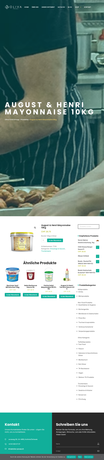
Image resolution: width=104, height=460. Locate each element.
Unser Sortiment (48, 7)
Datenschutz (88, 457)
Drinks (80, 292)
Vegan (80, 373)
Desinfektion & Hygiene (87, 305)
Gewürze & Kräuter (85, 390)
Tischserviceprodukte (86, 322)
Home (26, 7)
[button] (35, 228)
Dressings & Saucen (57, 249)
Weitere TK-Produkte (86, 377)
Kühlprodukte (83, 289)
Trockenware (46, 251)
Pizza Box (82, 318)
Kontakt (87, 7)
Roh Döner (82, 364)
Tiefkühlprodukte (84, 342)
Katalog (61, 7)
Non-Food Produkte (85, 303)
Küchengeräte (83, 309)
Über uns (35, 7)
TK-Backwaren (83, 368)
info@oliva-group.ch (16, 449)
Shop (77, 7)
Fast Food (82, 344)
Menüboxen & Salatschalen (88, 314)
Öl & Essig (82, 399)
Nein (79, 457)
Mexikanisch (83, 360)
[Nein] (101, 457)
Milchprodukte (83, 296)
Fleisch (81, 349)
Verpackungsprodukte (86, 331)
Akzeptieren (71, 457)
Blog (70, 7)
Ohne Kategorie (83, 338)
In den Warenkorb (55, 240)
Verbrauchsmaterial (85, 327)
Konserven (82, 395)
